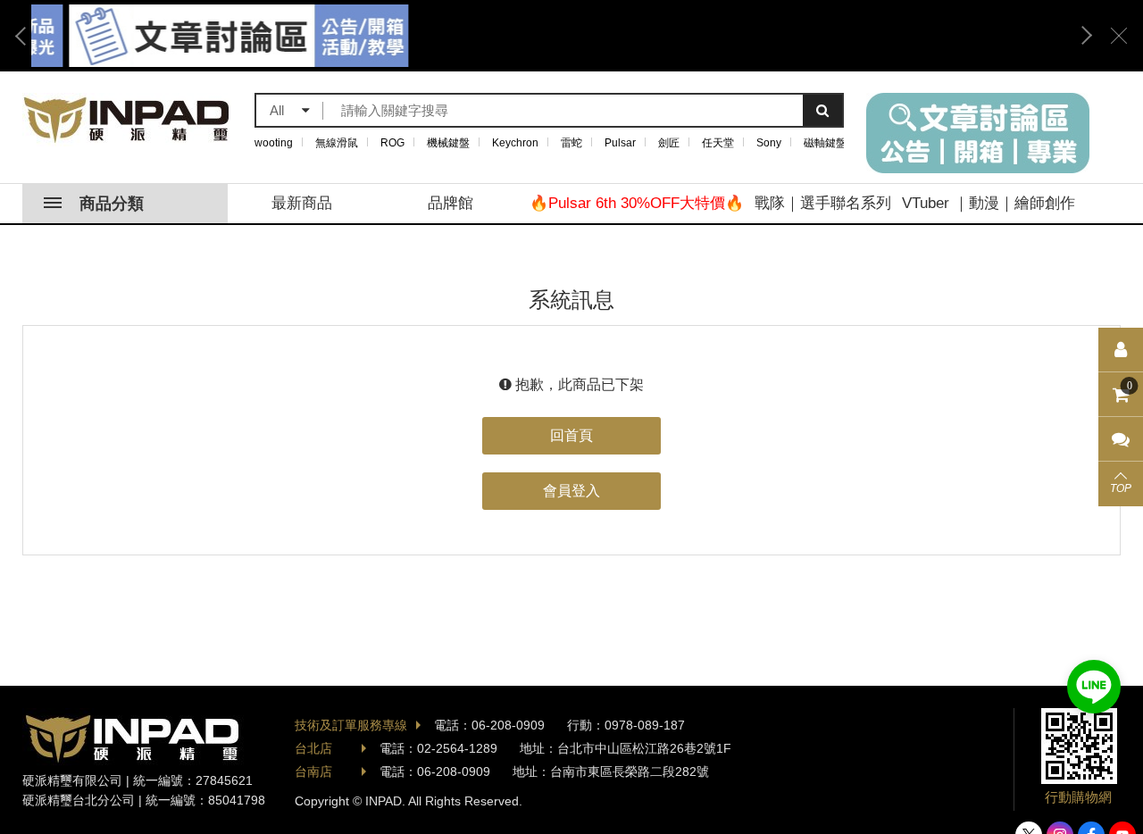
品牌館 (450, 203)
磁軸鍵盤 (825, 143)
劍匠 (669, 143)
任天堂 (718, 143)
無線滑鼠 (336, 143)
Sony (768, 143)
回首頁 (571, 435)
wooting (273, 143)
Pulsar (620, 143)
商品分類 (111, 204)
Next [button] (1080, 35)
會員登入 (571, 490)
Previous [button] (26, 35)
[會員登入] (1120, 350)
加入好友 (1094, 686)
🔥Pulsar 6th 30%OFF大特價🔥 (637, 203)
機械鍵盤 (448, 143)
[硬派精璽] (127, 119)
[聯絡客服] (1120, 439)
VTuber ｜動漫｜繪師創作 (988, 203)
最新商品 (301, 203)
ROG (392, 143)
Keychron (515, 143)
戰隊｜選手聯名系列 (823, 203)
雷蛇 (571, 143)
